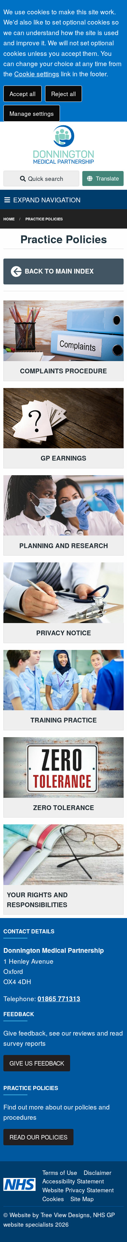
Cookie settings (36, 73)
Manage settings (31, 113)
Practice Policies (44, 218)
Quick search (44, 178)
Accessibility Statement (73, 1181)
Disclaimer (97, 1172)
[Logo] (63, 144)
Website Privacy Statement (78, 1189)
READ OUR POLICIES (38, 1137)
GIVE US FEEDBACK (36, 1063)
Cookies (53, 1198)
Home (9, 218)
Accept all (22, 93)
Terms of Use (59, 1172)
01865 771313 (59, 998)
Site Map (82, 1198)
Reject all (63, 93)
